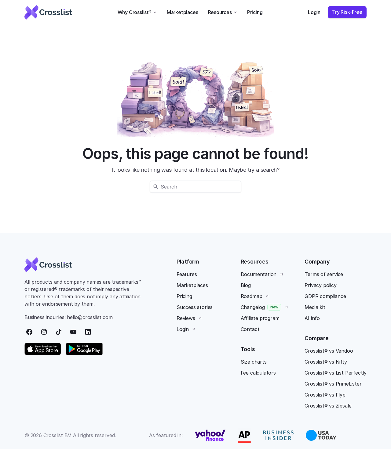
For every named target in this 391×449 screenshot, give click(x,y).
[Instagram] (44, 332)
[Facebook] (29, 332)
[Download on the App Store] (42, 349)
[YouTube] (73, 332)
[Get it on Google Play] (84, 349)
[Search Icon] (195, 187)
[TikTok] (59, 332)
